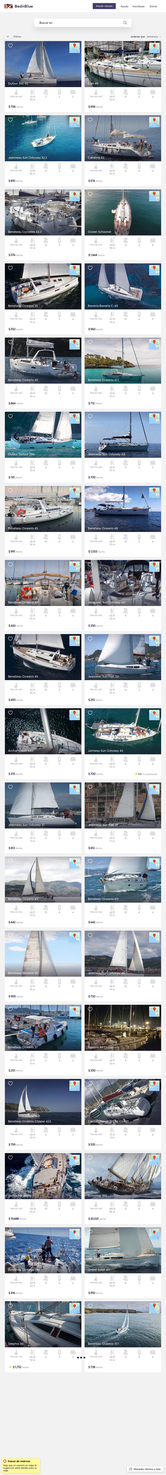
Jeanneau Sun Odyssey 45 (106, 973)
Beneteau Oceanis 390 (24, 1270)
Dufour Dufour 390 (21, 454)
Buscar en (45, 23)
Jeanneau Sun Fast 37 (103, 825)
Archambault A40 (20, 751)
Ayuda (124, 6)
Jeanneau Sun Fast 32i (103, 676)
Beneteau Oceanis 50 (23, 973)
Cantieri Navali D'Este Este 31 (108, 1121)
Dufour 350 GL (18, 83)
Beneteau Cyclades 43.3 (25, 232)
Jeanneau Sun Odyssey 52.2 (27, 157)
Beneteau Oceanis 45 (23, 380)
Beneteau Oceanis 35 (23, 306)
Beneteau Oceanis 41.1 (103, 380)
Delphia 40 (16, 1344)
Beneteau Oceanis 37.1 (103, 1344)
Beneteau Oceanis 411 (23, 899)
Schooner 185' (97, 1195)
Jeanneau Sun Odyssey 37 (26, 825)
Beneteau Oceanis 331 (23, 602)
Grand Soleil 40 (99, 1270)
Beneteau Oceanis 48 (103, 528)
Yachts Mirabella (19, 1195)
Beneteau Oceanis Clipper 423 (29, 1121)
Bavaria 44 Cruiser (101, 1047)
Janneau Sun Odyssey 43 (105, 751)
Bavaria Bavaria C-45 (103, 306)
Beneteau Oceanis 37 (23, 1047)
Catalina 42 (96, 157)
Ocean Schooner (99, 232)
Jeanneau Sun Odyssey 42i (106, 454)
